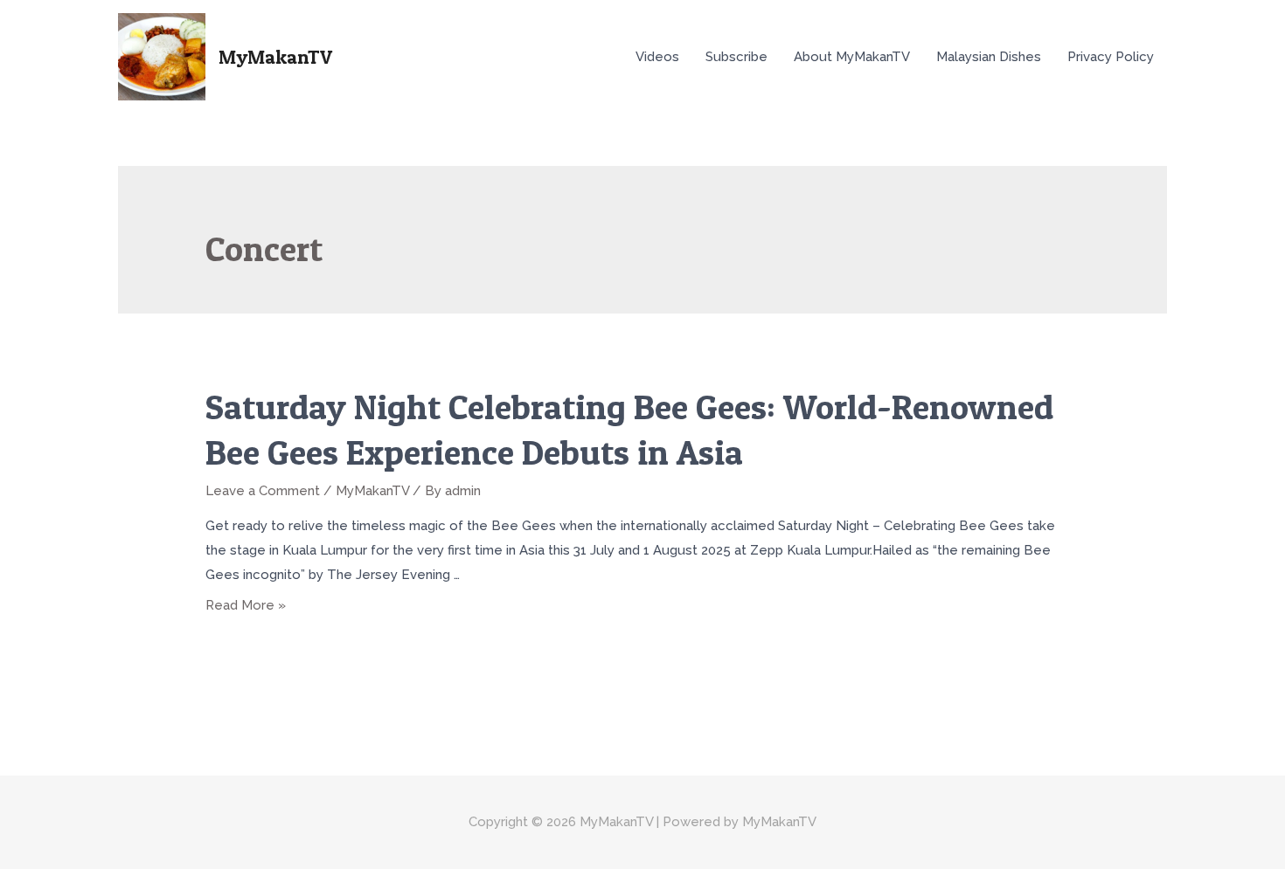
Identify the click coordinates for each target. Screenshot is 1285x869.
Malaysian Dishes (988, 57)
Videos (657, 57)
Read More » (245, 605)
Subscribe (736, 57)
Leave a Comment (262, 491)
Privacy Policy (1110, 57)
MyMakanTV (275, 56)
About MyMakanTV (852, 57)
